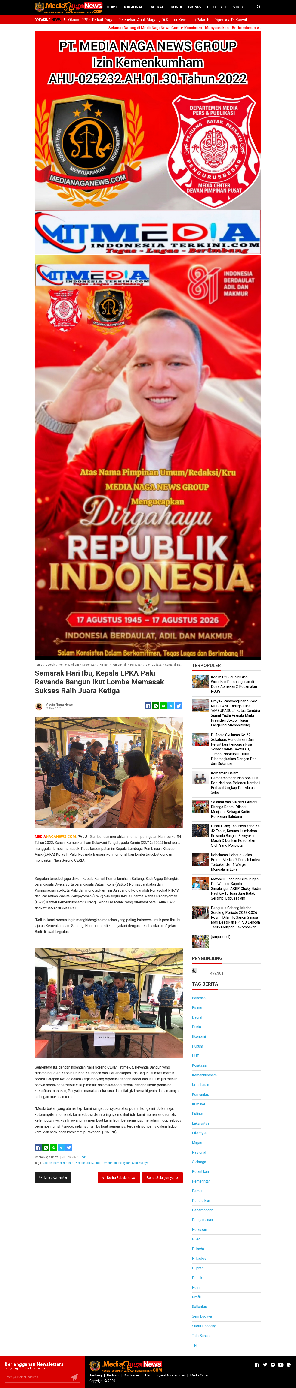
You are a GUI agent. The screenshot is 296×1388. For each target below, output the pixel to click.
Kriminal (198, 1104)
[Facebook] (38, 1147)
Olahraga (199, 1162)
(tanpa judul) (220, 937)
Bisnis (194, 7)
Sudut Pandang (204, 1326)
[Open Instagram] (273, 1364)
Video (238, 7)
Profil (196, 1297)
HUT (195, 1056)
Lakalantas (200, 1123)
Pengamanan (202, 1220)
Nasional (133, 7)
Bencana (199, 998)
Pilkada (198, 1249)
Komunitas (200, 1094)
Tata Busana (201, 1336)
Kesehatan (83, 1163)
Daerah (157, 7)
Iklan (148, 1375)
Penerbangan (202, 1210)
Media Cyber (199, 1375)
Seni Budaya (140, 1163)
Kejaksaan (200, 1065)
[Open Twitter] (265, 1364)
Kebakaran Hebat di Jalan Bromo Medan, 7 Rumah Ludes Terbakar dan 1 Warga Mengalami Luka (235, 862)
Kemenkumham (63, 1163)
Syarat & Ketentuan (171, 1375)
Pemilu (197, 1191)
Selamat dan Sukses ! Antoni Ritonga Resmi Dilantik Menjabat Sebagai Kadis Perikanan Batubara (234, 809)
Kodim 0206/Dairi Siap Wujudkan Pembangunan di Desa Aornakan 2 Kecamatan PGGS (234, 684)
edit (84, 1157)
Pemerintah (109, 1163)
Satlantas (199, 1306)
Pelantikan (200, 1171)
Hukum (197, 1046)
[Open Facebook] (257, 1364)
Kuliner (95, 1163)
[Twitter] (68, 1147)
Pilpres (198, 1268)
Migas (197, 1143)
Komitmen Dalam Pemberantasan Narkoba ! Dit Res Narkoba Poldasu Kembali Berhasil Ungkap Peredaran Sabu (235, 783)
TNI (195, 1345)
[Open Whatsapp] (288, 1364)
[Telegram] (170, 705)
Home (112, 7)
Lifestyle (217, 7)
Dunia (176, 7)
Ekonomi (199, 1036)
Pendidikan (201, 1200)
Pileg (196, 1239)
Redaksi (113, 1375)
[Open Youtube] (281, 1364)
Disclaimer (131, 1375)
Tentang (95, 1375)
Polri (196, 1287)
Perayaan (124, 1163)
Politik (197, 1278)
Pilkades (199, 1258)
